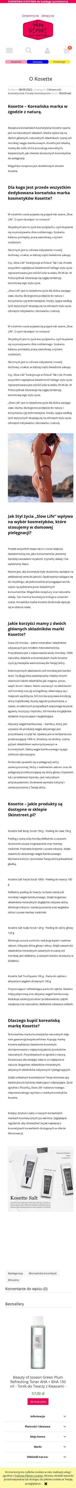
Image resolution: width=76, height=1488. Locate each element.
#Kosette (13, 1280)
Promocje (59, 62)
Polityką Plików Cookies (29, 1475)
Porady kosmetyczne (37, 93)
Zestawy (38, 62)
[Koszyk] (66, 50)
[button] (9, 50)
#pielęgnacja (15, 1273)
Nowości (16, 62)
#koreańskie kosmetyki (43, 1273)
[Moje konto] (47, 50)
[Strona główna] (38, 29)
